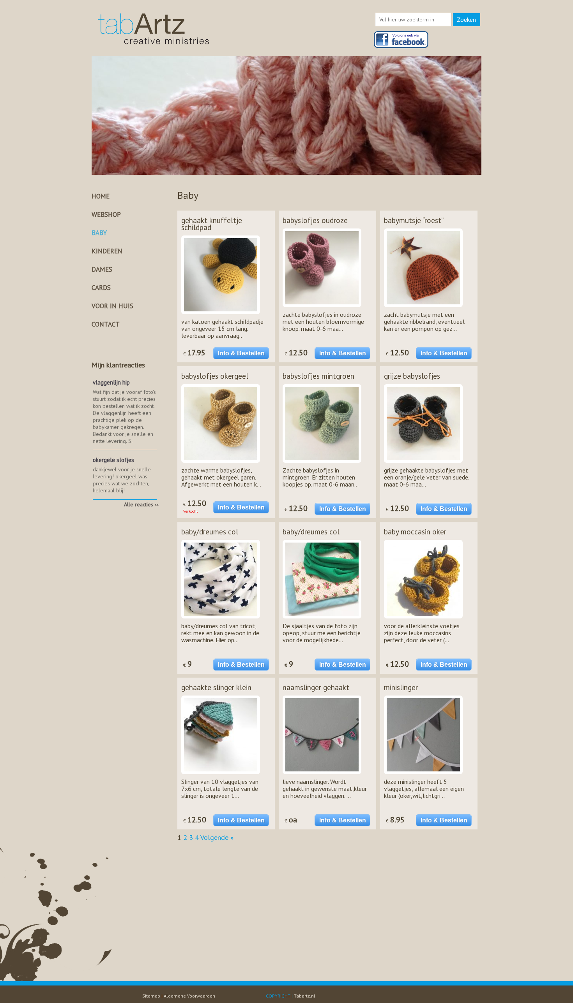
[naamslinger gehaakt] (322, 776)
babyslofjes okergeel (214, 375)
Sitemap (151, 996)
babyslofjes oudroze (315, 220)
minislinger (401, 687)
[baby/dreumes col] (220, 620)
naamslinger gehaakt (316, 687)
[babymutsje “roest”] (423, 309)
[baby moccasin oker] (423, 620)
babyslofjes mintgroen (318, 375)
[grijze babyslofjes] (423, 464)
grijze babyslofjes (412, 375)
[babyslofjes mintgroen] (322, 464)
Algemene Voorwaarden (189, 996)
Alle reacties (141, 504)
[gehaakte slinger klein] (220, 776)
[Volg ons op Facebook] (401, 46)
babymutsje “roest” (414, 220)
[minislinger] (423, 776)
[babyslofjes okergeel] (220, 464)
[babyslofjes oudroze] (322, 309)
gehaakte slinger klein (216, 687)
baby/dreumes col (209, 531)
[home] (153, 44)
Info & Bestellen (241, 353)
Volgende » (217, 837)
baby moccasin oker (415, 531)
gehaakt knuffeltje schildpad (211, 224)
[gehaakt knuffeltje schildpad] (220, 316)
